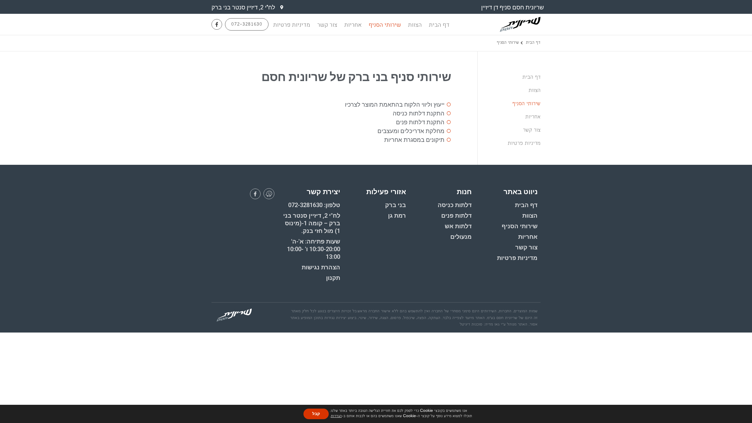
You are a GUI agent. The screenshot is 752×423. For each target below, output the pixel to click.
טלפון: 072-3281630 (314, 205)
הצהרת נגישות (321, 267)
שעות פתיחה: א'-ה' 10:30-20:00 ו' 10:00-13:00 (313, 249)
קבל (316, 414)
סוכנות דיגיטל (471, 325)
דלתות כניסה (455, 205)
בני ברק (395, 205)
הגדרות (336, 416)
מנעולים (461, 236)
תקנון (333, 277)
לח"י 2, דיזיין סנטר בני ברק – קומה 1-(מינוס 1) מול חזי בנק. (311, 223)
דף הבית (439, 25)
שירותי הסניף (385, 25)
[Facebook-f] (217, 24)
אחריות (353, 25)
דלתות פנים (456, 215)
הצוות (415, 25)
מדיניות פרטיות (291, 25)
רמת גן (397, 215)
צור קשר (327, 25)
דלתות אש (458, 226)
